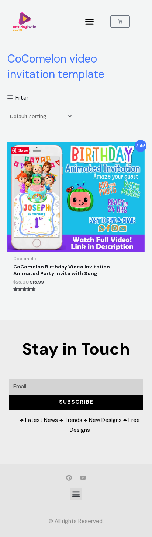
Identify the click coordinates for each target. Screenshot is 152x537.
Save (23, 150)
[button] (90, 22)
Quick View (76, 246)
